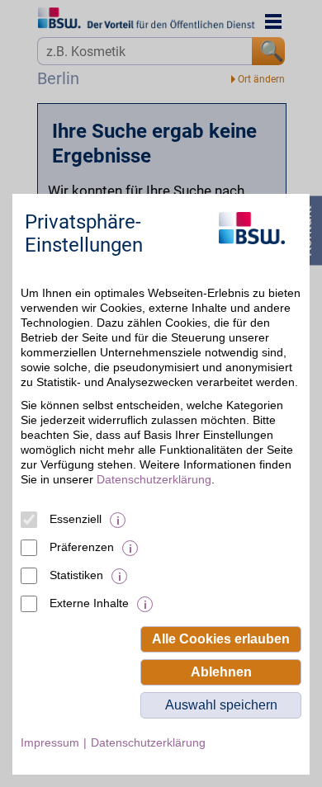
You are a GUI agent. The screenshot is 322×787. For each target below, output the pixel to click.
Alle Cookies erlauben (221, 639)
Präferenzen (82, 547)
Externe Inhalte (89, 603)
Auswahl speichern (221, 705)
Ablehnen (221, 672)
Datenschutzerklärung (154, 479)
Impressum (50, 742)
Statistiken (76, 575)
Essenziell (76, 518)
